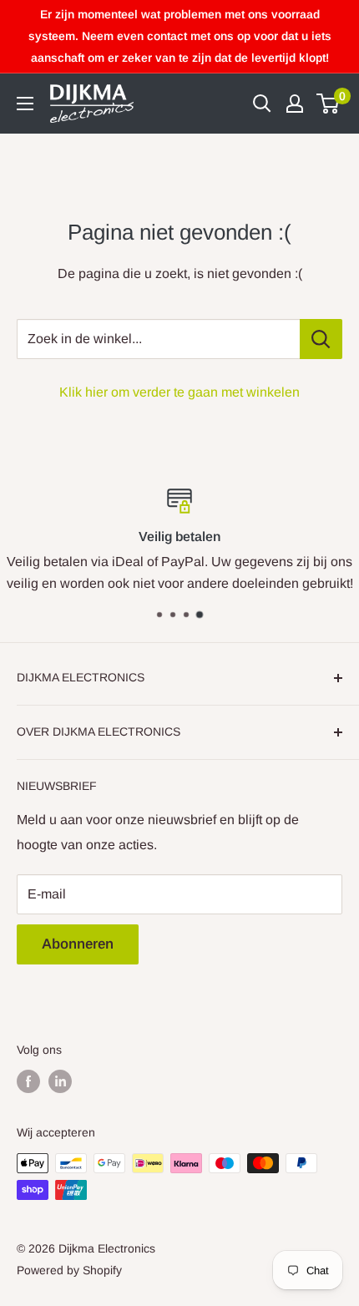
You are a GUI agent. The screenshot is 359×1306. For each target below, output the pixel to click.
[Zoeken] (262, 103)
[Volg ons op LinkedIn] (60, 1081)
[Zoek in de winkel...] (321, 339)
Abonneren (78, 944)
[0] (328, 104)
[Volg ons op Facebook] (28, 1081)
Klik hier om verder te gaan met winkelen (179, 392)
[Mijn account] (294, 103)
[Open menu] (25, 103)
